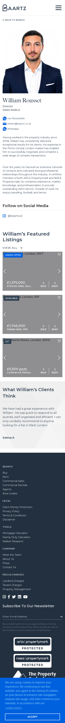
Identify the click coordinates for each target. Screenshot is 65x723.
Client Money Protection (17, 507)
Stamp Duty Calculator (16, 537)
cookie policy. (14, 707)
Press (6, 563)
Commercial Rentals (15, 485)
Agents (7, 489)
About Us (8, 559)
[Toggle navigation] (58, 7)
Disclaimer (9, 519)
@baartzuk (15, 215)
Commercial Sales (13, 481)
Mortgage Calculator (15, 533)
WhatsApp (13, 128)
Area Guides (10, 493)
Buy (5, 472)
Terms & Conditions (14, 515)
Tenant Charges (12, 585)
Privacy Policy (11, 511)
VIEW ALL (10, 247)
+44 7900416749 (16, 118)
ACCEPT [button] (32, 716)
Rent (6, 476)
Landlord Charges (13, 580)
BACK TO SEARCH (15, 20)
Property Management (17, 589)
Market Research (13, 541)
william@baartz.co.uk (19, 123)
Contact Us (9, 567)
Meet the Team (12, 554)
